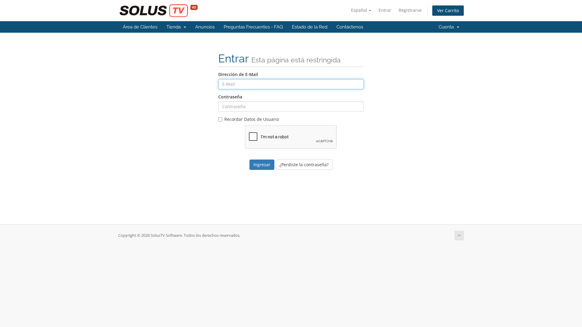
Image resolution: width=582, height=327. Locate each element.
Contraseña (230, 97)
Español (359, 10)
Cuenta (447, 27)
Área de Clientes (140, 27)
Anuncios (205, 27)
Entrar (385, 10)
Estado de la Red (309, 27)
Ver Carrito (448, 10)
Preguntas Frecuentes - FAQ (253, 27)
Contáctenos (349, 27)
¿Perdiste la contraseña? (304, 164)
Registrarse (410, 10)
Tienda (174, 27)
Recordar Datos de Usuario (251, 119)
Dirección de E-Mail (238, 74)
